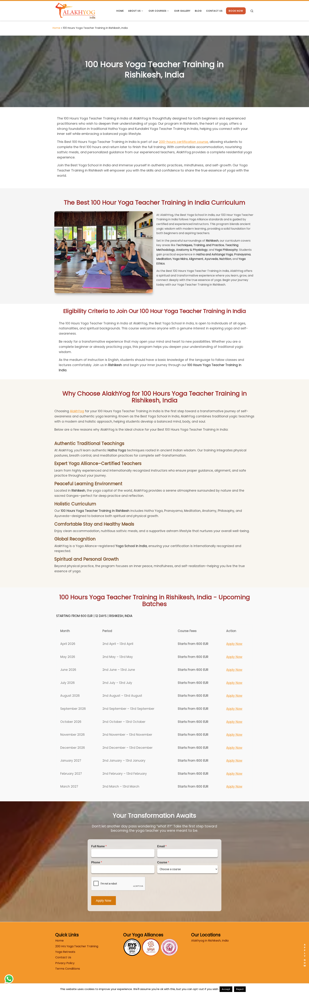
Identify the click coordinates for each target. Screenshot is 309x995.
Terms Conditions (67, 969)
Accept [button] (226, 989)
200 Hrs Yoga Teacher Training (76, 946)
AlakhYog (77, 411)
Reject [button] (240, 989)
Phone (96, 862)
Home (56, 28)
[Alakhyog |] (75, 10)
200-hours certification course (183, 141)
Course (163, 862)
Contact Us (63, 957)
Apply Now (234, 644)
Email (161, 846)
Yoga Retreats (65, 952)
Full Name (99, 846)
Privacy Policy (65, 963)
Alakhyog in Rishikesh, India (210, 940)
